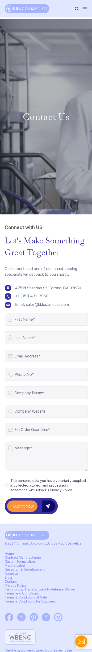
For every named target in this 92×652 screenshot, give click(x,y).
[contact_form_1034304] (81, 641)
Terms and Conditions (22, 593)
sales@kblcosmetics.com (47, 304)
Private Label (15, 565)
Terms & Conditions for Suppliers (30, 601)
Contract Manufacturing (23, 557)
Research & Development (25, 569)
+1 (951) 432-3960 (31, 296)
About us (11, 573)
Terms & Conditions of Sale (26, 597)
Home (9, 553)
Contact (11, 581)
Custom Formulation (20, 561)
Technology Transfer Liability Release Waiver (40, 589)
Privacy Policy (16, 585)
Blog (8, 577)
